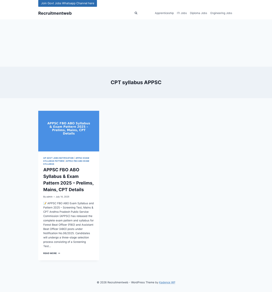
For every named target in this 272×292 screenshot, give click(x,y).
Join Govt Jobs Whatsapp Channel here (67, 3)
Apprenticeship (164, 13)
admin (49, 196)
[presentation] (68, 131)
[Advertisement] (136, 43)
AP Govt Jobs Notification (58, 158)
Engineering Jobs (221, 13)
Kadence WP (167, 282)
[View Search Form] (136, 13)
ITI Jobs (182, 13)
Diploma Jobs (198, 13)
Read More (51, 253)
